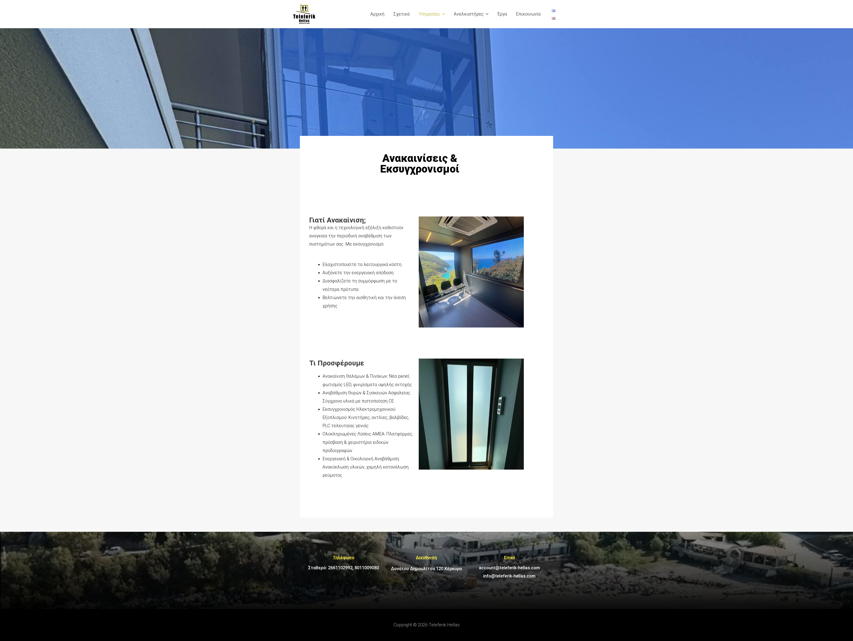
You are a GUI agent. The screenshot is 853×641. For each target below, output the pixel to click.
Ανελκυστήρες (469, 14)
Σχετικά (401, 14)
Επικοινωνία (528, 14)
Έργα (502, 14)
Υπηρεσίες (429, 14)
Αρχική (377, 14)
